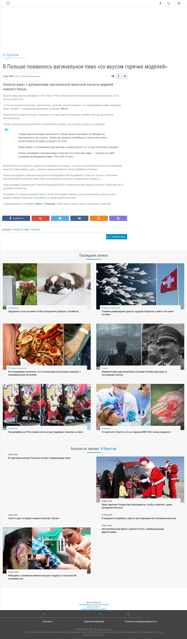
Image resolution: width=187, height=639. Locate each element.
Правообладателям (94, 621)
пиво (27, 230)
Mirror (64, 108)
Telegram (49, 203)
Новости (13, 429)
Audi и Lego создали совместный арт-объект (34, 518)
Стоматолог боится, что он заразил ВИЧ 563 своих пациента (136, 431)
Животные (14, 308)
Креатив (12, 55)
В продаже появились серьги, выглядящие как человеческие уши (139, 518)
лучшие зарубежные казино (93, 609)
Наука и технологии (111, 308)
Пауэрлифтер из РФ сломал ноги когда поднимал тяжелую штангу (45, 431)
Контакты (47, 621)
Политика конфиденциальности (141, 621)
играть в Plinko (93, 607)
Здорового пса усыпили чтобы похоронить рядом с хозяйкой (43, 311)
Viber (39, 203)
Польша (35, 230)
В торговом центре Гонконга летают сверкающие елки (39, 457)
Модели (18, 230)
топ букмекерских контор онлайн (94, 605)
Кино (105, 368)
